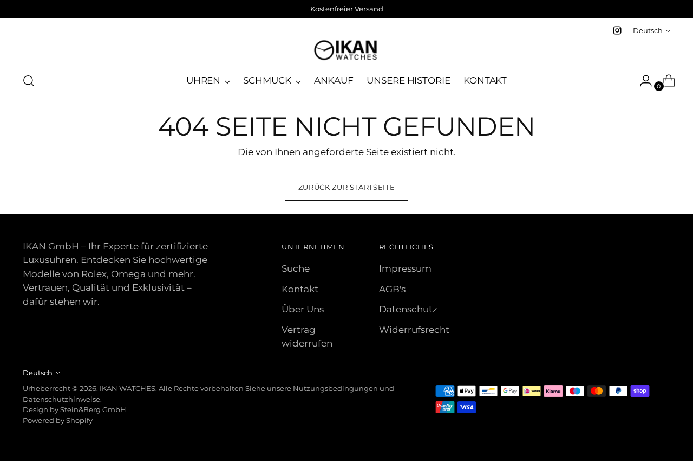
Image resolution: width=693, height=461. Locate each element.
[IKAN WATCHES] (346, 50)
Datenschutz (408, 309)
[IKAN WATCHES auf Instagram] (617, 30)
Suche (296, 268)
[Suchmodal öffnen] (29, 81)
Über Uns (303, 309)
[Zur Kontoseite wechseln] (641, 81)
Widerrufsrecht (414, 329)
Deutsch (648, 30)
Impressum (405, 268)
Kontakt (300, 289)
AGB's (392, 289)
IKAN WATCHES (127, 388)
